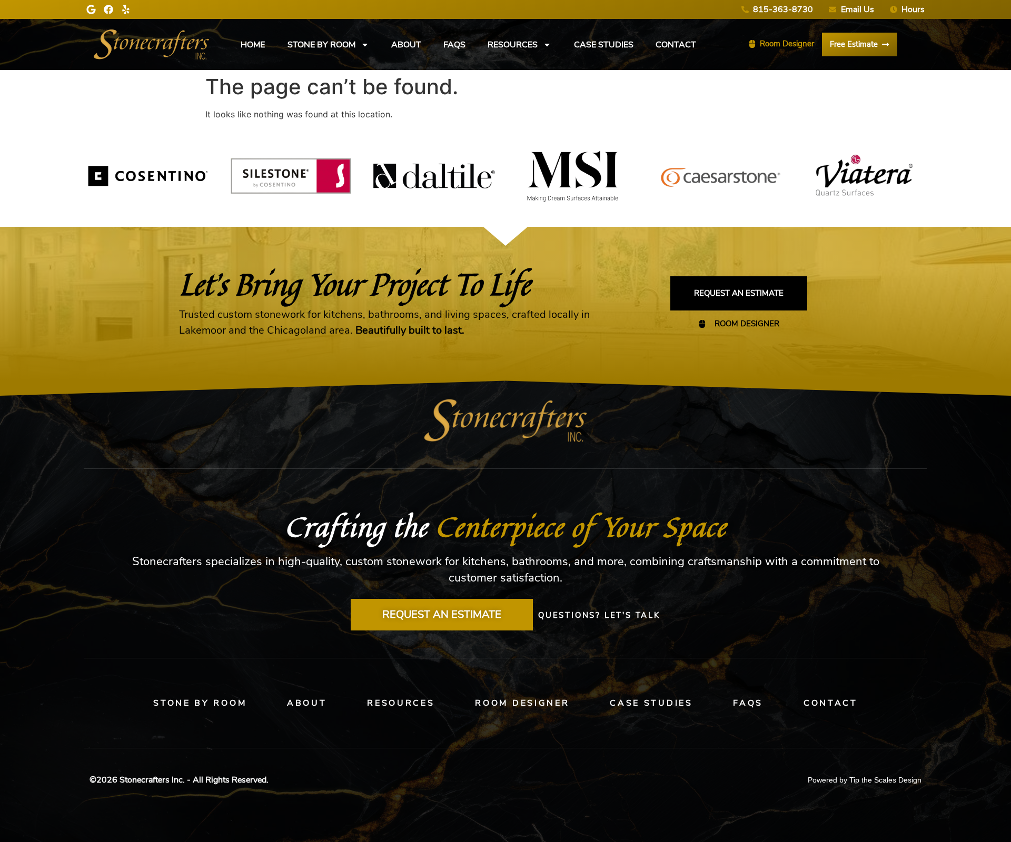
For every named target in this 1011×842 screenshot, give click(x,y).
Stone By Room (321, 45)
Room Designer (522, 703)
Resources (513, 45)
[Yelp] (126, 9)
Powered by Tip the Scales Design (864, 780)
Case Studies (603, 45)
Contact (676, 45)
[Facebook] (108, 9)
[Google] (91, 9)
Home (253, 45)
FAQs (454, 45)
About (406, 45)
